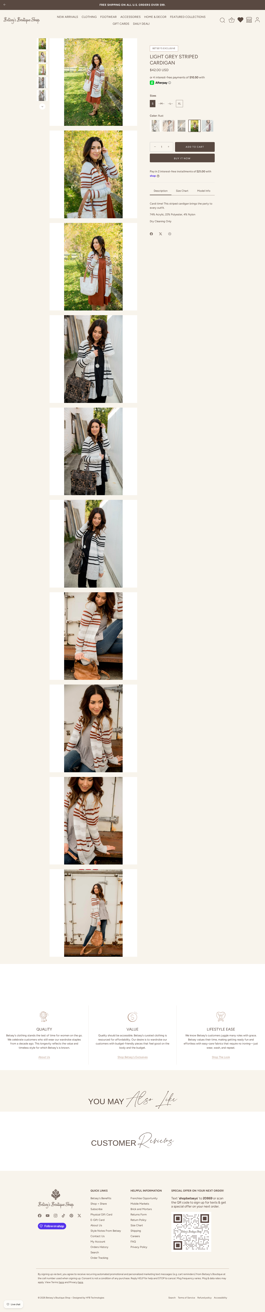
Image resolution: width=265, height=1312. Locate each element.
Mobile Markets (140, 1203)
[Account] (257, 20)
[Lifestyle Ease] (221, 1016)
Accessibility (220, 1297)
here (61, 1282)
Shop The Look (221, 1057)
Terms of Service (186, 1297)
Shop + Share (98, 1203)
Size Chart (137, 1225)
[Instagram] (55, 1215)
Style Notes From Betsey (105, 1230)
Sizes (153, 95)
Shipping (136, 1230)
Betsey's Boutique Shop (58, 1297)
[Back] (5, 5)
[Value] (132, 1016)
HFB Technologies (95, 1297)
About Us (44, 1057)
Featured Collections (188, 17)
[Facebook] (39, 1215)
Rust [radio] (194, 126)
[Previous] (42, 35)
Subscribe (96, 1209)
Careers (135, 1236)
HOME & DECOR (155, 17)
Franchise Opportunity (144, 1198)
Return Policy (138, 1220)
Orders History (99, 1247)
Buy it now (182, 158)
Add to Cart (195, 146)
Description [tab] (160, 190)
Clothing (89, 17)
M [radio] (161, 103)
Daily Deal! (141, 23)
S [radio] (152, 103)
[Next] (42, 106)
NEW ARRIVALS (67, 17)
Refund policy (204, 1297)
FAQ (133, 1241)
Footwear (108, 17)
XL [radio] (179, 103)
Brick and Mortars (141, 1209)
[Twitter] (79, 1215)
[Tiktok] (63, 1215)
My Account (97, 1241)
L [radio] (170, 103)
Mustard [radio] (181, 126)
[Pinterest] (71, 1215)
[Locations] (249, 20)
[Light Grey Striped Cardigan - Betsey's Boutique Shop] (42, 43)
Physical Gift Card (101, 1214)
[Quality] (44, 1016)
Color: (157, 115)
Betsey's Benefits (100, 1198)
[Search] (222, 20)
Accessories (130, 17)
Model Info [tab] (203, 190)
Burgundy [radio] (207, 126)
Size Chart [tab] (182, 190)
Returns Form (139, 1214)
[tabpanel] (182, 212)
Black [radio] (155, 126)
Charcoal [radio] (168, 126)
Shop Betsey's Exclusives (133, 1057)
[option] (42, 44)
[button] (93, 82)
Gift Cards (121, 23)
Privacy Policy (139, 1247)
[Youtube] (47, 1215)
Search (94, 1252)
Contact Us (97, 1236)
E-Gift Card (97, 1220)
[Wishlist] (240, 20)
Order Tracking (99, 1257)
